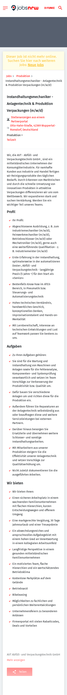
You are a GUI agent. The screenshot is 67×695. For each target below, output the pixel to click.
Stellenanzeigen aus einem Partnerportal (28, 119)
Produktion (23, 76)
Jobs (9, 76)
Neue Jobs (36, 65)
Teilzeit (11, 139)
